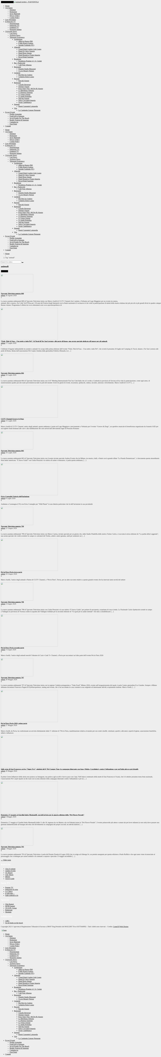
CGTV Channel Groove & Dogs (12, 419)
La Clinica (8, 891)
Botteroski (8, 910)
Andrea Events (10, 871)
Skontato (8, 912)
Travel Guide (9, 879)
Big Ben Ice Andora (25, 75)
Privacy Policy (15, 16)
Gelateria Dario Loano (26, 77)
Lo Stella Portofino (25, 96)
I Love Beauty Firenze (26, 71)
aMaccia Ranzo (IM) (25, 41)
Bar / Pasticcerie (19, 63)
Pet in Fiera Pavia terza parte (11, 572)
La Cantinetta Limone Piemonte (29, 110)
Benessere (17, 67)
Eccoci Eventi (10, 112)
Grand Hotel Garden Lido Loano (29, 49)
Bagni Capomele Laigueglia (28, 106)
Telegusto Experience (17, 37)
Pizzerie (16, 79)
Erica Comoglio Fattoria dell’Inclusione (15, 496)
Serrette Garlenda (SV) (26, 45)
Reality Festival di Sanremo (19, 120)
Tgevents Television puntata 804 (12, 373)
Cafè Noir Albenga (25, 65)
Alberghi (17, 47)
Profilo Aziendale (16, 114)
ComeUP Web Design (120, 927)
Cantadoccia (14, 122)
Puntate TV (9, 887)
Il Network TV (10, 22)
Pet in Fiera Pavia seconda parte (12, 648)
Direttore (13, 10)
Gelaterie (17, 73)
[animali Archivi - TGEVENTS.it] (26, 2)
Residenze (17, 59)
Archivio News (15, 35)
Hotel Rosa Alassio (25, 53)
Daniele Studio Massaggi (27, 69)
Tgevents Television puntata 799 (12, 526)
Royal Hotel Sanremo (25, 57)
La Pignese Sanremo (25, 92)
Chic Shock (9, 875)
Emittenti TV (14, 27)
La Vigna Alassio (24, 94)
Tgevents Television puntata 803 (12, 451)
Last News (13, 33)
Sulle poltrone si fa (11, 895)
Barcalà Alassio (23, 81)
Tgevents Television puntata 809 (12, 293)
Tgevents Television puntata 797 (12, 678)
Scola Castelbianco (25, 102)
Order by (4, 271)
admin (3, 295)
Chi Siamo (9, 8)
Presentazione (14, 24)
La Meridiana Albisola (26, 91)
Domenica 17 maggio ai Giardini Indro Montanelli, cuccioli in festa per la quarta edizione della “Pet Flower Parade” (42, 815)
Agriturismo (18, 39)
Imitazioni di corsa (11, 889)
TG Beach (8, 873)
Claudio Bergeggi (24, 85)
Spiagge (17, 104)
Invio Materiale (15, 14)
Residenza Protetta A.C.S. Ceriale (30, 61)
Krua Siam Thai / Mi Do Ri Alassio (30, 89)
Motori (7, 877)
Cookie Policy (14, 18)
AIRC (7, 921)
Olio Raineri (9, 904)
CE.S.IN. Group (11, 908)
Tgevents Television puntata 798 (12, 602)
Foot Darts (13, 124)
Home (7, 6)
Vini (15, 108)
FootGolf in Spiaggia (17, 116)
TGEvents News (11, 31)
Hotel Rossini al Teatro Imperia (29, 55)
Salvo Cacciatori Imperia (26, 100)
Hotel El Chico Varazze (26, 51)
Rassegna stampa (15, 29)
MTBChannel (10, 906)
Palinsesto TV (14, 25)
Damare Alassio (23, 87)
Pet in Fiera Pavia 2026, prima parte (14, 723)
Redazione (13, 12)
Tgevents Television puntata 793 (12, 847)
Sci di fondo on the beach (14, 923)
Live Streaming (10, 20)
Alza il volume (10, 869)
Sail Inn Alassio (23, 98)
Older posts (6, 860)
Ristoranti (17, 83)
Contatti (8, 126)
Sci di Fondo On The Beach (19, 118)
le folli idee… (10, 893)
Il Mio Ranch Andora (25, 43)
